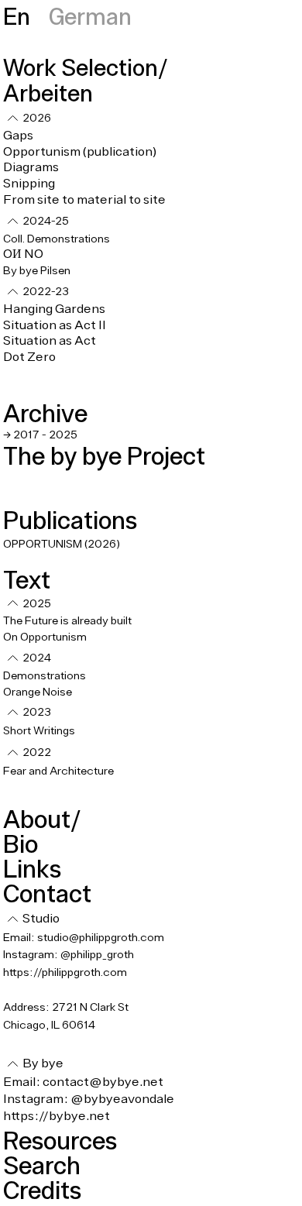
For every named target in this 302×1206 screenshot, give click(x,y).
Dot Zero (29, 357)
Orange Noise (37, 692)
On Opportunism (46, 637)
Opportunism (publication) (79, 152)
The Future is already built (67, 621)
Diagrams (31, 167)
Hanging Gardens (54, 309)
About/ (42, 819)
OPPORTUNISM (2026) (61, 544)
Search (42, 1165)
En (16, 15)
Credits (42, 1190)
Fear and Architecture (58, 771)
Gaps (18, 135)
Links (32, 868)
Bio (20, 844)
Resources (60, 1140)
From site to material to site (84, 200)
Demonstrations (44, 676)
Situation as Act (49, 341)
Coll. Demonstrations (56, 239)
